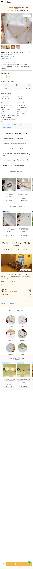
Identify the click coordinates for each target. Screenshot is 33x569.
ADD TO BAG (9, 200)
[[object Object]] (3, 564)
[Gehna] (10, 2)
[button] (16, 139)
